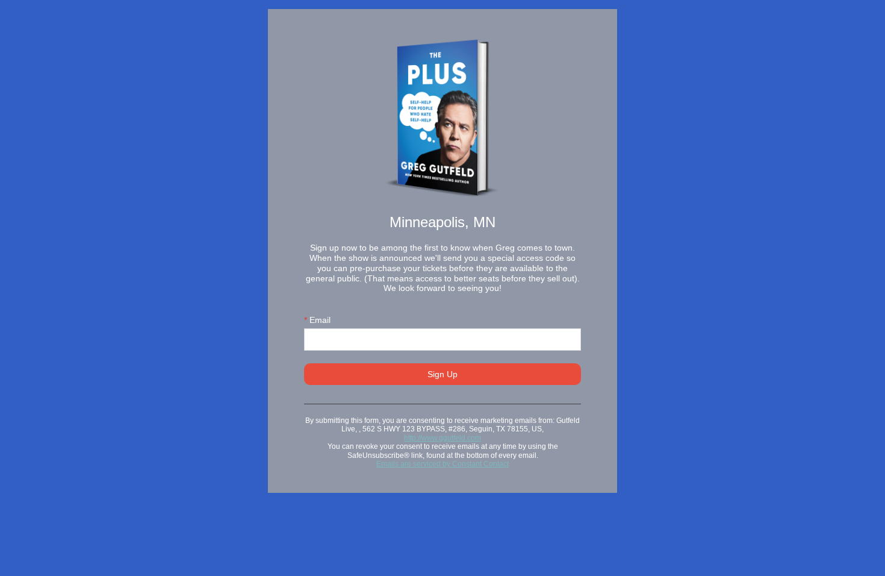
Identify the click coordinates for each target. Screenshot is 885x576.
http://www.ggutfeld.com (442, 438)
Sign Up (442, 374)
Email (317, 320)
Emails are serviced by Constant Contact (442, 464)
